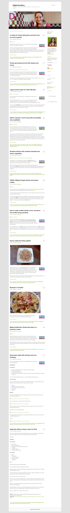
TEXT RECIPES (37, 173)
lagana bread (30, 112)
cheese (21, 322)
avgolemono (28, 145)
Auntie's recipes (19, 57)
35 (43, 180)
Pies (26, 502)
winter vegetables (42, 174)
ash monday (14, 112)
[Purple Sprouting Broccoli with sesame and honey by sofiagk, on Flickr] (19, 69)
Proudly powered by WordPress (35, 509)
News (14, 27)
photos (19, 350)
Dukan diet (18, 267)
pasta (27, 322)
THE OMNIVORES (36, 57)
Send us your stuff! (50, 54)
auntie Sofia (19, 39)
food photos (20, 282)
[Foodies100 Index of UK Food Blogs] (51, 86)
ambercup (24, 145)
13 (43, 210)
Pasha (38, 112)
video (32, 205)
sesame (30, 84)
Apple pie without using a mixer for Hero (23, 429)
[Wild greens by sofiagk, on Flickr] (12, 41)
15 (43, 327)
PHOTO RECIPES (25, 57)
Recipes (21, 27)
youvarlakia (12, 146)
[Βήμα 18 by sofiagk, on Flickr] (12, 333)
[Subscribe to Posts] (48, 68)
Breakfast (23, 111)
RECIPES (29, 57)
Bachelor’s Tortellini (16, 287)
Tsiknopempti (24, 100)
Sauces (35, 423)
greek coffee (21, 205)
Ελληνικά (48, 27)
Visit (52, 101)
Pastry (27, 111)
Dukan (17, 282)
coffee (15, 205)
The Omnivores (27, 27)
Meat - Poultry (29, 144)
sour (29, 424)
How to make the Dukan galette (20, 241)
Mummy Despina (18, 58)
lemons (23, 424)
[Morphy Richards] (50, 87)
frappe (17, 205)
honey (20, 84)
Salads (32, 57)
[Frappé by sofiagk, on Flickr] (11, 186)
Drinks (23, 204)
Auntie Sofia (15, 57)
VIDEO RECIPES (38, 204)
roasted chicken (32, 174)
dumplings (34, 145)
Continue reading (13, 54)
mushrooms (28, 174)
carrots (32, 145)
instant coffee (29, 205)
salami (30, 322)
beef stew (42, 349)
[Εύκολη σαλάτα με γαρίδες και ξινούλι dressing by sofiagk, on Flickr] (19, 398)
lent (33, 112)
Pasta (28, 321)
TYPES (40, 57)
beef (40, 349)
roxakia (34, 235)
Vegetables (11, 58)
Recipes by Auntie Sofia (26, 282)
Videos (18, 27)
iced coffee (24, 205)
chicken (24, 174)
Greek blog (18, 226)
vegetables (40, 145)
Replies (40, 112)
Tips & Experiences (34, 27)
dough (32, 235)
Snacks (35, 83)
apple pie (13, 503)
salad (25, 424)
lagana (27, 112)
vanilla (37, 235)
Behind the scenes (42, 27)
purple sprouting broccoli (25, 84)
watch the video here (31, 227)
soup (37, 145)
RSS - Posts (51, 68)
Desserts (23, 234)
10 (43, 89)
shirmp (27, 424)
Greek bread (23, 112)
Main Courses (24, 144)
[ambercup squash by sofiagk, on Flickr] (13, 124)
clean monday (19, 112)
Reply (23, 58)
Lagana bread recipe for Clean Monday (23, 90)
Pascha (35, 112)
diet (15, 282)
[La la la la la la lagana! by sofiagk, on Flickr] (14, 94)
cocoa (29, 235)
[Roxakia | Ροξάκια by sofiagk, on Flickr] (13, 217)
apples (16, 503)
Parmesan (24, 322)
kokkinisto (11, 350)
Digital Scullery (19, 5)
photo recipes (15, 350)
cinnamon (26, 235)
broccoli (17, 84)
